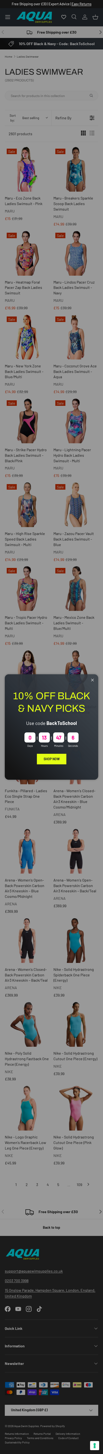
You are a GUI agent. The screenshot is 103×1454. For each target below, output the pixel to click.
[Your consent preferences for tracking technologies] (94, 1445)
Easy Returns (82, 4)
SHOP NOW (52, 759)
